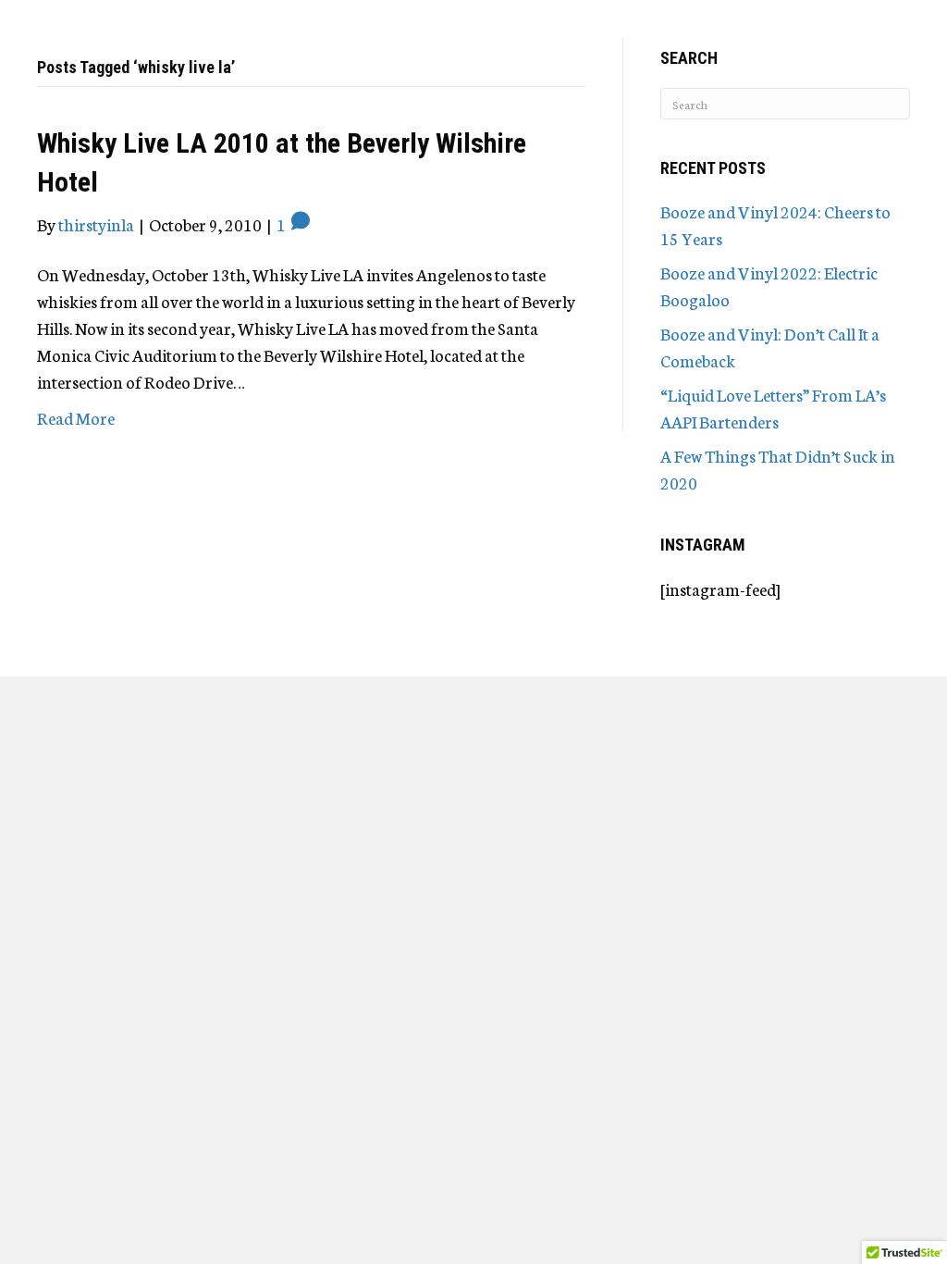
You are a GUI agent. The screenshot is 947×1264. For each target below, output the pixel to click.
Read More (76, 417)
